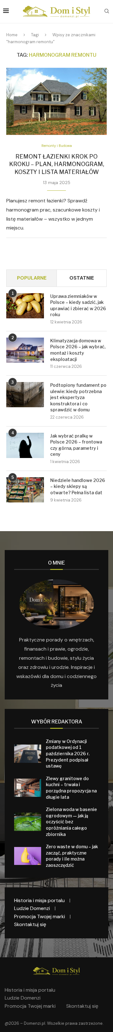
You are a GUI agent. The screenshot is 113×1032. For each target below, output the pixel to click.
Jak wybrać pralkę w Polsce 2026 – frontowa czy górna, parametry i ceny (76, 445)
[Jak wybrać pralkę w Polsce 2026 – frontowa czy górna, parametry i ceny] (25, 445)
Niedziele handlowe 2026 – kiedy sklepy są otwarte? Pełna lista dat (77, 486)
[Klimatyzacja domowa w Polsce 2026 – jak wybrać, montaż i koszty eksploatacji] (25, 350)
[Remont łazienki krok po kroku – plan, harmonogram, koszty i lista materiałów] (56, 101)
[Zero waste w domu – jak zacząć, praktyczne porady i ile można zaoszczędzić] (27, 856)
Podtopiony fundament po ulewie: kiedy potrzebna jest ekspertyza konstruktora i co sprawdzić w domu (78, 397)
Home (12, 35)
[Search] (107, 11)
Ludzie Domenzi (32, 908)
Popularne (31, 278)
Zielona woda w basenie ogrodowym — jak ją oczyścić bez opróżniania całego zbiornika (71, 822)
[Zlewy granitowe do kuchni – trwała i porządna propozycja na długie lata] (27, 788)
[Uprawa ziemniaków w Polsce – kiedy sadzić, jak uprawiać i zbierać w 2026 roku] (25, 305)
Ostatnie (81, 278)
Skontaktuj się (30, 924)
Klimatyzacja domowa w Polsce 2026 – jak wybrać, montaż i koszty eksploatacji (77, 350)
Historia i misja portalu (39, 900)
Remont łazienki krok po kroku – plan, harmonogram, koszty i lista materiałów (56, 164)
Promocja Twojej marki (39, 916)
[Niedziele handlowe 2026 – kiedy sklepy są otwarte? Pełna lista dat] (25, 489)
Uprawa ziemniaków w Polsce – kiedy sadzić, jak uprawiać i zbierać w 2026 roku (78, 305)
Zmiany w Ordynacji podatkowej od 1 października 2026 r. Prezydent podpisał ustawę (67, 753)
